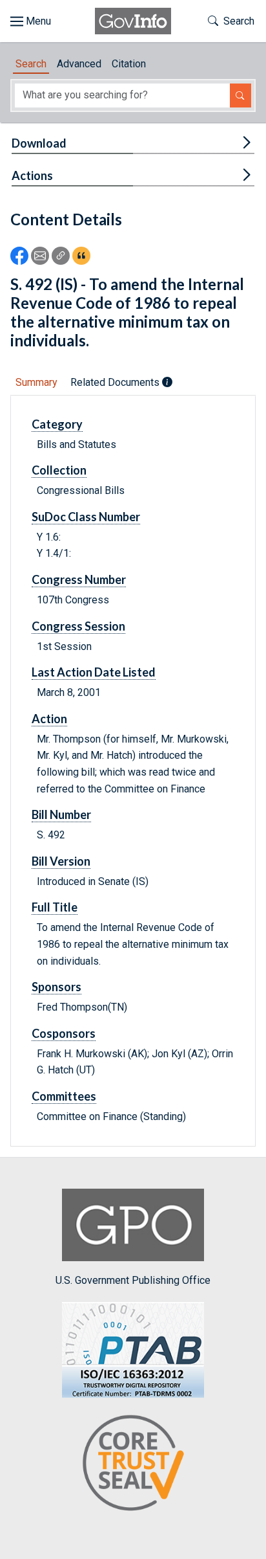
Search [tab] (30, 64)
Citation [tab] (129, 64)
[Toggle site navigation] (30, 21)
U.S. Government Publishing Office (133, 1280)
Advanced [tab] (79, 64)
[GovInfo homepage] (133, 21)
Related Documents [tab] (116, 382)
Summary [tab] (36, 382)
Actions (32, 175)
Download (39, 143)
